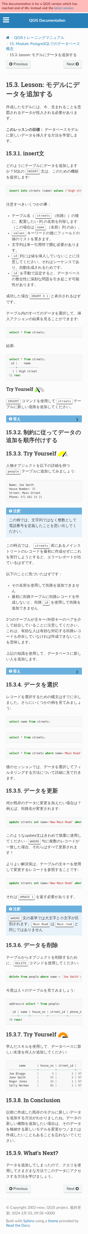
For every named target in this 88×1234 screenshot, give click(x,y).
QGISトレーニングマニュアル (39, 38)
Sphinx (28, 1221)
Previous (20, 64)
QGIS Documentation (47, 20)
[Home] (8, 38)
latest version (63, 8)
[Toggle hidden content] (77, 420)
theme (53, 1221)
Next (71, 64)
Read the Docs (18, 1225)
